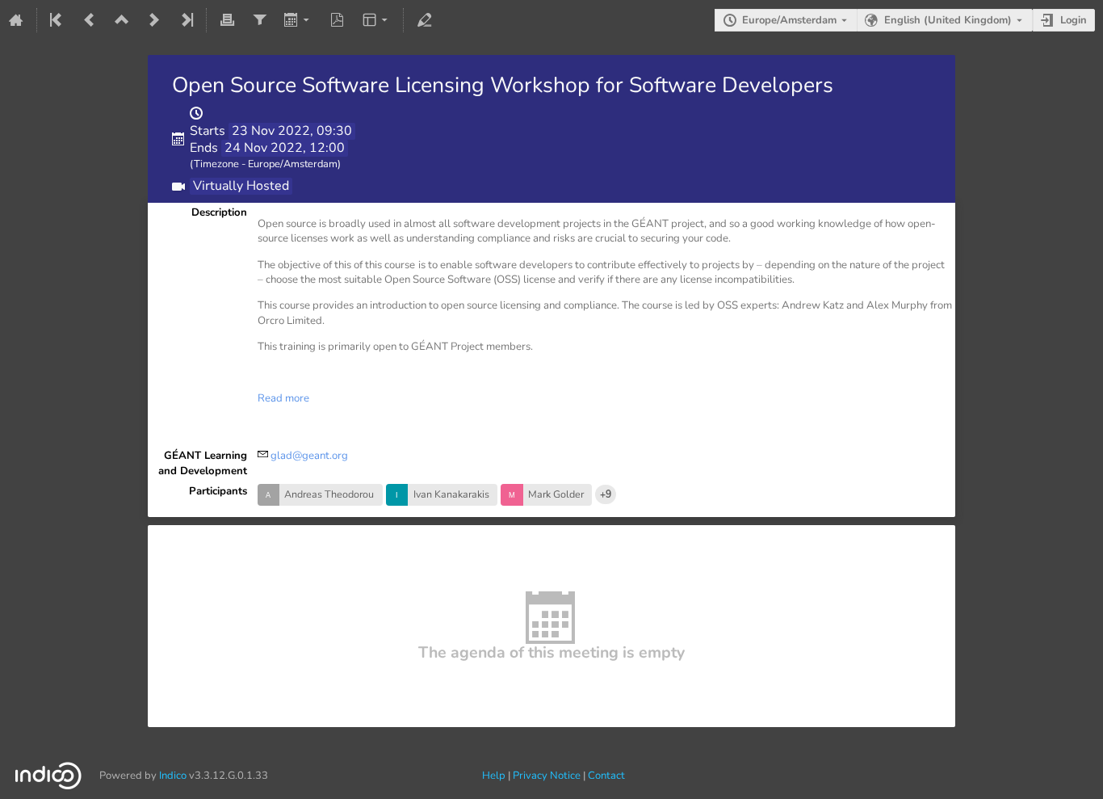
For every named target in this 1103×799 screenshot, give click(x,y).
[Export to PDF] (337, 20)
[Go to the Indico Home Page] (16, 20)
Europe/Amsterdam (789, 20)
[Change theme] (377, 20)
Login (1073, 20)
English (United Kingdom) (948, 20)
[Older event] (89, 20)
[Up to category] (122, 20)
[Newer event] (154, 20)
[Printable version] (227, 20)
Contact (606, 775)
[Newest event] (186, 20)
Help (493, 775)
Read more (283, 398)
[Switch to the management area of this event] (424, 20)
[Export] (298, 20)
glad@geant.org (309, 455)
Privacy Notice (547, 775)
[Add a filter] (259, 20)
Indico (173, 775)
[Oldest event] (57, 20)
